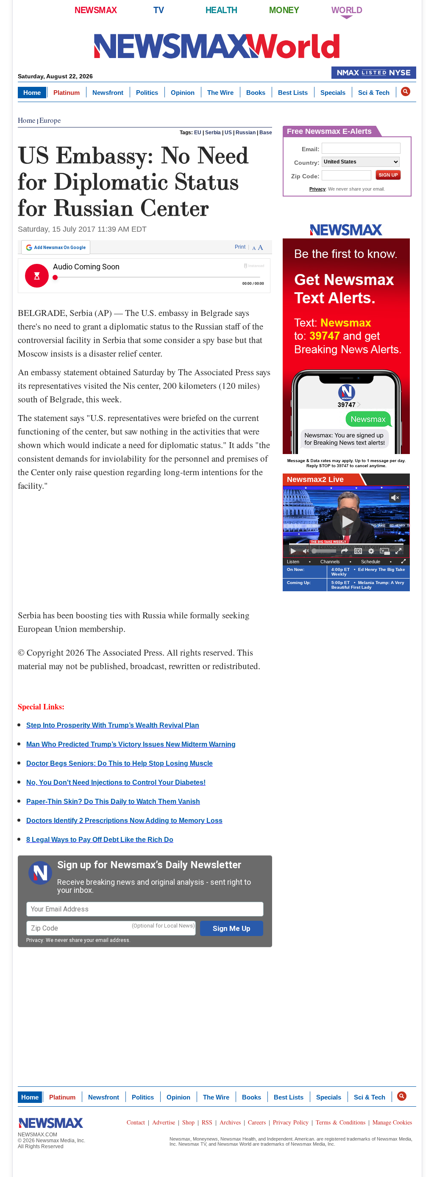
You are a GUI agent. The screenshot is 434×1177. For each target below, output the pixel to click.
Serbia (213, 133)
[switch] (306, 551)
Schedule (370, 561)
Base (265, 133)
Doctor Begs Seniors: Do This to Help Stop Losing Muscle (119, 763)
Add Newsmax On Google (60, 247)
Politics (147, 92)
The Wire (220, 92)
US (228, 133)
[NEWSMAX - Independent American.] (217, 45)
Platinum (66, 92)
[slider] (325, 551)
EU (197, 133)
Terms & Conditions (340, 1122)
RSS (207, 1122)
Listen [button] (293, 561)
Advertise (163, 1122)
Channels (330, 561)
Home (32, 92)
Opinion (183, 92)
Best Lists (293, 92)
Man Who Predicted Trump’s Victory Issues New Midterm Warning (131, 744)
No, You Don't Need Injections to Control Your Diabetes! (116, 782)
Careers (257, 1122)
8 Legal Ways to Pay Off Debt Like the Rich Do (99, 839)
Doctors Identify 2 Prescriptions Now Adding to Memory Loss (124, 820)
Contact (136, 1122)
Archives (230, 1122)
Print (240, 247)
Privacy (34, 940)
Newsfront (107, 92)
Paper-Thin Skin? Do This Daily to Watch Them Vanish (113, 801)
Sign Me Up (231, 928)
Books (255, 92)
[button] (405, 91)
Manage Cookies (392, 1122)
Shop (188, 1122)
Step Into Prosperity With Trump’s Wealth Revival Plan (112, 725)
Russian (246, 133)
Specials (332, 92)
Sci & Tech (373, 92)
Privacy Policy (291, 1122)
